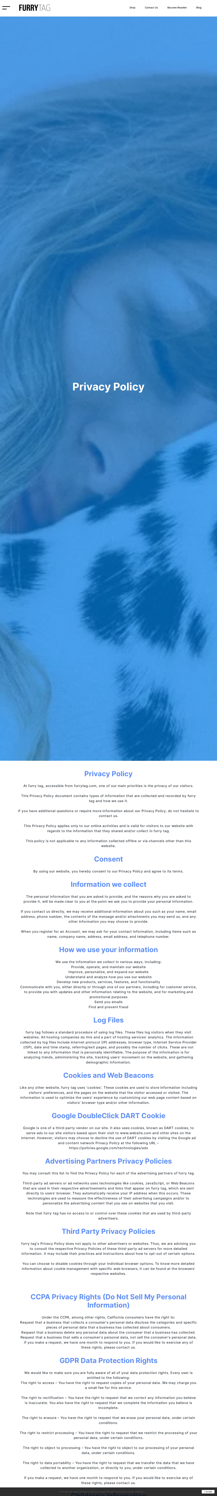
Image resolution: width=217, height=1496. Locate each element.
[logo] (35, 8)
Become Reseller (177, 7)
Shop (132, 7)
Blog (198, 7)
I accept (208, 1491)
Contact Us (151, 7)
